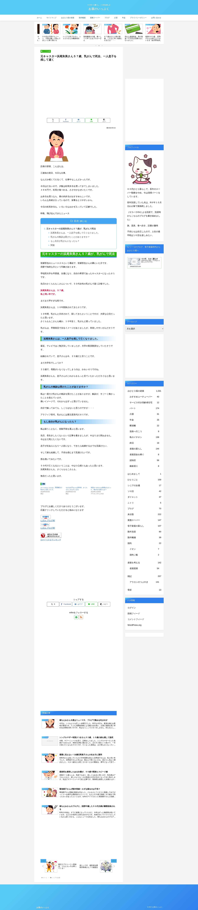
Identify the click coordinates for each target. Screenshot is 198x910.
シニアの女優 (46, 51)
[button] (104, 120)
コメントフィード (136, 619)
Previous (36, 33)
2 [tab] (99, 46)
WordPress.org (134, 625)
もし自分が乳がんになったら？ (65, 241)
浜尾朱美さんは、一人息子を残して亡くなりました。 (75, 233)
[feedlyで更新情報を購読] (76, 617)
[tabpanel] (47, 32)
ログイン (132, 608)
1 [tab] (96, 46)
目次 (76, 221)
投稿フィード (134, 613)
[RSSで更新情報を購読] (81, 617)
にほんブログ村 (48, 520)
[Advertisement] (79, 67)
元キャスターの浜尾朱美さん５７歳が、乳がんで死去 (71, 229)
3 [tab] (102, 46)
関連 (53, 245)
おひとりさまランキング (51, 540)
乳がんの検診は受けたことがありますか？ (70, 237)
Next (162, 33)
